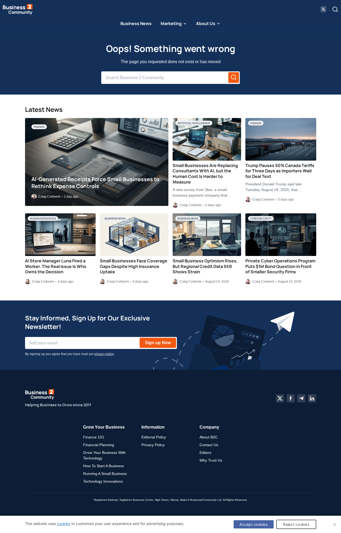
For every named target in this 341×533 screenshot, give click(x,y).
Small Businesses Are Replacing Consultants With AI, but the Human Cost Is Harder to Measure (205, 173)
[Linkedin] (312, 398)
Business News (136, 23)
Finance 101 (93, 437)
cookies (63, 523)
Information (153, 427)
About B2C (209, 437)
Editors (205, 452)
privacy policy (104, 354)
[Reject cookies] (334, 524)
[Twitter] (280, 398)
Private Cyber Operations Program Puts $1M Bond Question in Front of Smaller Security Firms (280, 266)
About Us (205, 23)
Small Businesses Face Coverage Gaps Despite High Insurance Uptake (133, 266)
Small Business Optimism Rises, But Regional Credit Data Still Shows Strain (205, 266)
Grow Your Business (104, 427)
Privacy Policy (153, 445)
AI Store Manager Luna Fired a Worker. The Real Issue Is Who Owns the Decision (55, 266)
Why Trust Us (211, 460)
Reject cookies (296, 524)
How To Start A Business (103, 466)
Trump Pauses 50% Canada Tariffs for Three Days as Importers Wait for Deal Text (279, 171)
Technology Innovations (103, 481)
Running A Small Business (105, 473)
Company (209, 427)
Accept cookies (253, 524)
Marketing (171, 23)
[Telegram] (301, 398)
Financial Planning (98, 445)
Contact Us (209, 445)
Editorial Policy (153, 437)
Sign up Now (158, 342)
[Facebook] (290, 398)
